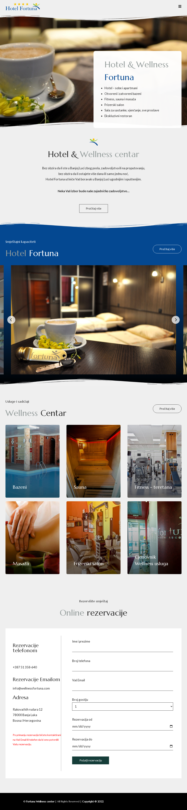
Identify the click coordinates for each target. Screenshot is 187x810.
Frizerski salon (114, 105)
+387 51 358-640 (25, 667)
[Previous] (11, 320)
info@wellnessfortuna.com (31, 688)
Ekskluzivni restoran (118, 116)
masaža (130, 99)
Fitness (109, 99)
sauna (120, 99)
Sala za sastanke (115, 110)
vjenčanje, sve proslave (143, 110)
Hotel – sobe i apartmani (121, 88)
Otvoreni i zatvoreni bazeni (122, 94)
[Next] (176, 320)
